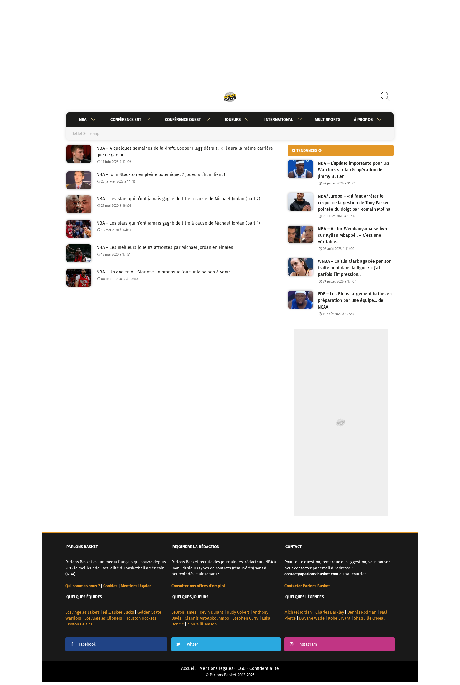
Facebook (87, 644)
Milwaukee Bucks (118, 612)
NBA (83, 119)
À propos (363, 119)
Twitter (191, 644)
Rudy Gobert (238, 612)
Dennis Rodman (361, 612)
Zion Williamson (202, 624)
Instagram (307, 644)
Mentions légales (216, 668)
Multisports (327, 119)
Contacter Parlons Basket (307, 586)
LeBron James (183, 612)
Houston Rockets (140, 618)
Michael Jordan (298, 612)
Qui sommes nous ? (82, 586)
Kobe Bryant (339, 618)
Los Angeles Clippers (103, 618)
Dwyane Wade (312, 618)
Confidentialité (264, 668)
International (278, 119)
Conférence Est (125, 119)
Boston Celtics (79, 624)
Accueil (188, 668)
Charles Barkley (329, 612)
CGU (242, 668)
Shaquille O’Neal (369, 618)
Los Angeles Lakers (82, 612)
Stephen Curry (245, 618)
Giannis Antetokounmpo (207, 618)
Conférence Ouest (183, 119)
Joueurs (233, 119)
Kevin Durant (211, 612)
